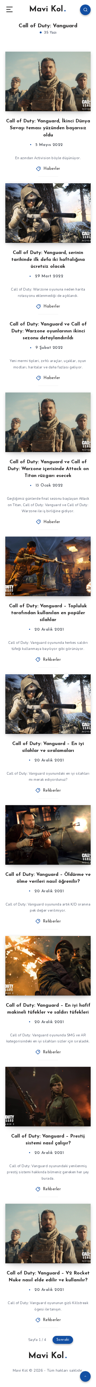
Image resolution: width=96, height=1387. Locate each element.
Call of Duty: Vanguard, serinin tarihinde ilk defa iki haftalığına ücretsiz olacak (48, 260)
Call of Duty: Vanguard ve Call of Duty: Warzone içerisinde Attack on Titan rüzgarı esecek (48, 469)
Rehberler (52, 660)
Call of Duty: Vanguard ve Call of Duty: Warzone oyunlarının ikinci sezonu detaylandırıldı (48, 331)
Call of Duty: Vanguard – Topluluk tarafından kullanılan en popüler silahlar (48, 613)
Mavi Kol (46, 9)
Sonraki (63, 1339)
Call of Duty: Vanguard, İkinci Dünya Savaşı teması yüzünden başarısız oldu (48, 128)
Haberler (51, 169)
